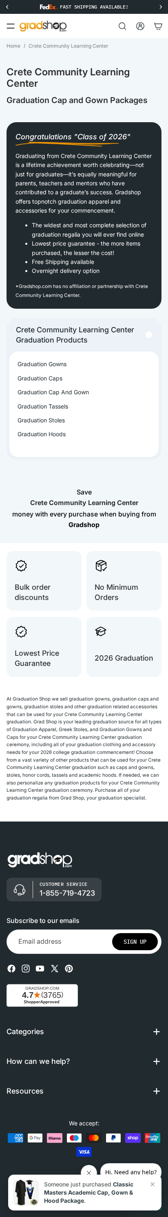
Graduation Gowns (42, 363)
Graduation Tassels (43, 406)
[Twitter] (55, 968)
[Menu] (10, 26)
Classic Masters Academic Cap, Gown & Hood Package (88, 1192)
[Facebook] (11, 968)
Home (13, 46)
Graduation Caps (40, 378)
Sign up (135, 941)
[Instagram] (26, 968)
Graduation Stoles (41, 420)
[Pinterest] (69, 968)
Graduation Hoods (42, 434)
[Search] (122, 26)
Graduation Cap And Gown (53, 392)
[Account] (140, 26)
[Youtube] (40, 968)
